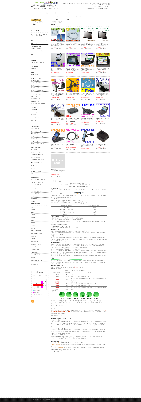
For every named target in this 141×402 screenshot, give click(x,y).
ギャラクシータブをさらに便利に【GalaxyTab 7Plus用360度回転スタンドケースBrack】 (102, 94)
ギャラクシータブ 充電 (96, 4)
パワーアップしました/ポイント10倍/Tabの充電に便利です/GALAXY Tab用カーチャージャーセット (58, 44)
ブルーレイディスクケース (68, 3)
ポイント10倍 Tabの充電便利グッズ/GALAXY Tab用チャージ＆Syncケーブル (73, 44)
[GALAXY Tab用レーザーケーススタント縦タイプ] (58, 136)
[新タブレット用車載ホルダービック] (73, 85)
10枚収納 (33, 225)
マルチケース (34, 138)
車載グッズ (33, 236)
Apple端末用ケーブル (36, 98)
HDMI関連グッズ (35, 101)
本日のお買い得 (34, 252)
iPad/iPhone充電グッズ (36, 260)
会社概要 (34, 24)
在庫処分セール (34, 74)
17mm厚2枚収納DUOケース (37, 159)
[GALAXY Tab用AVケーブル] (73, 136)
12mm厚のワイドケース (36, 157)
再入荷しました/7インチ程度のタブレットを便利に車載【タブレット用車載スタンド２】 (57, 94)
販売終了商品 (34, 198)
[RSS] (32, 301)
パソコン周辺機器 (35, 193)
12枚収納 (33, 228)
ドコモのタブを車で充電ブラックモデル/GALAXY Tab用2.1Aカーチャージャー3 (87, 94)
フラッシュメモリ (35, 249)
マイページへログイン (99, 6)
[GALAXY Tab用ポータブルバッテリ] (73, 110)
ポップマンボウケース (36, 131)
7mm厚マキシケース (35, 152)
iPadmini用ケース (35, 112)
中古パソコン (34, 57)
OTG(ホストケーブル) (106, 4)
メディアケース (34, 196)
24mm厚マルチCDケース (36, 162)
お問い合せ (56, 13)
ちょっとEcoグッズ (35, 254)
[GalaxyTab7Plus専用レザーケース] (73, 60)
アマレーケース (34, 141)
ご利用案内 (47, 13)
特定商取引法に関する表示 (50, 399)
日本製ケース (34, 168)
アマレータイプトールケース (37, 143)
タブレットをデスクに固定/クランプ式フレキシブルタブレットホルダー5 (58, 69)
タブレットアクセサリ (63, 16)
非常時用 (33, 257)
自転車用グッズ (34, 238)
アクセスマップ (35, 30)
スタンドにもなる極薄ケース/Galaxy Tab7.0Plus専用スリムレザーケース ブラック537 (72, 69)
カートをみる (107, 6)
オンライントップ (36, 13)
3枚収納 (33, 212)
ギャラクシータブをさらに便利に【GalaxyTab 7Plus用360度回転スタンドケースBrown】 (58, 119)
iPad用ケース (34, 114)
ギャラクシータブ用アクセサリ (40, 51)
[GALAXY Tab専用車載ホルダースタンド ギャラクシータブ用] (88, 136)
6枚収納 (33, 220)
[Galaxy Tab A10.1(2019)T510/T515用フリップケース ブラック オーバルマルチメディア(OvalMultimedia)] (58, 161)
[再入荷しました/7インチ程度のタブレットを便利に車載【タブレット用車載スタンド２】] (58, 85)
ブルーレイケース (35, 123)
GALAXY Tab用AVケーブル (71, 144)
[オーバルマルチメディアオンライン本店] (44, 3)
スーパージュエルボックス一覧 (38, 179)
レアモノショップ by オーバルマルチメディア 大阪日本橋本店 (39, 35)
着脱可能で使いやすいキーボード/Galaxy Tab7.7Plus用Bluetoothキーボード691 (87, 69)
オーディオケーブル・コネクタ (38, 103)
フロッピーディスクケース (37, 182)
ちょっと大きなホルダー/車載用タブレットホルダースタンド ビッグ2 (73, 94)
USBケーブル (34, 96)
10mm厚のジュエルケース (37, 154)
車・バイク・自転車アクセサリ (38, 90)
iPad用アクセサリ (35, 85)
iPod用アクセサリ (35, 87)
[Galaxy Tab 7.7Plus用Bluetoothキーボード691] (88, 60)
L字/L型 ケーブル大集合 (36, 233)
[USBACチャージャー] (103, 136)
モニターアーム (34, 188)
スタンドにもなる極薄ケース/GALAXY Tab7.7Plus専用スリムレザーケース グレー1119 (103, 44)
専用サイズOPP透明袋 (36, 230)
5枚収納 (33, 217)
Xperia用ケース (34, 109)
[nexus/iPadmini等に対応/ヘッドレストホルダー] (103, 60)
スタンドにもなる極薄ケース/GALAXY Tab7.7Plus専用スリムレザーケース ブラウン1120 (88, 44)
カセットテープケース (36, 184)
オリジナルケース (35, 128)
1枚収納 (33, 207)
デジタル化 (33, 246)
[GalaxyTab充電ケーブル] (58, 35)
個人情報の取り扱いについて (38, 399)
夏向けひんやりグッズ (36, 244)
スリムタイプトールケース (37, 136)
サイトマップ (66, 13)
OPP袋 (32, 173)
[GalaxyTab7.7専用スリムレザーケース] (88, 35)
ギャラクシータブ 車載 (87, 3)
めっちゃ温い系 (34, 241)
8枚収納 (33, 222)
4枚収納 (33, 214)
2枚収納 (33, 209)
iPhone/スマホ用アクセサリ (37, 80)
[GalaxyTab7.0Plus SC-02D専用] (103, 85)
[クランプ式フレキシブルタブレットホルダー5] (58, 60)
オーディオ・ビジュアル (36, 191)
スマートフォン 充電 (78, 3)
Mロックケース (34, 133)
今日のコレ (33, 68)
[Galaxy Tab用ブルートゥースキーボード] (88, 110)
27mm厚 (93, 3)
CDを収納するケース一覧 (37, 149)
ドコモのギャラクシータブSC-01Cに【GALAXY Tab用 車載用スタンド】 (87, 145)
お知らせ (33, 201)
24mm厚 (97, 3)
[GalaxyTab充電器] (88, 85)
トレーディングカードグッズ (37, 62)
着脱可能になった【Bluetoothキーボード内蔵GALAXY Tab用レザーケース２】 (87, 119)
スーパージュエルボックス (105, 3)
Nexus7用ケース (35, 117)
